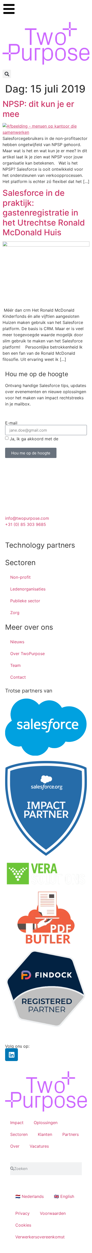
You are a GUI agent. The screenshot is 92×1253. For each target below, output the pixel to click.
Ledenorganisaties (27, 589)
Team (15, 665)
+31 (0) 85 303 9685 (25, 524)
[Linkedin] (11, 1054)
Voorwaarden (53, 1213)
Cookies (23, 1225)
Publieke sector (25, 600)
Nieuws (17, 641)
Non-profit (20, 577)
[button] (7, 74)
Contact (18, 677)
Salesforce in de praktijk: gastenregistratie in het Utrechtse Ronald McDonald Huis (44, 212)
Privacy (22, 1213)
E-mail (11, 423)
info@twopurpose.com (27, 518)
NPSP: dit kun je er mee (38, 109)
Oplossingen (45, 1122)
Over (14, 1146)
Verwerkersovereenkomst (40, 1236)
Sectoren (19, 1134)
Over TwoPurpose (27, 653)
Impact (17, 1122)
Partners (70, 1134)
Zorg (14, 612)
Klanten (45, 1134)
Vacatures (39, 1146)
